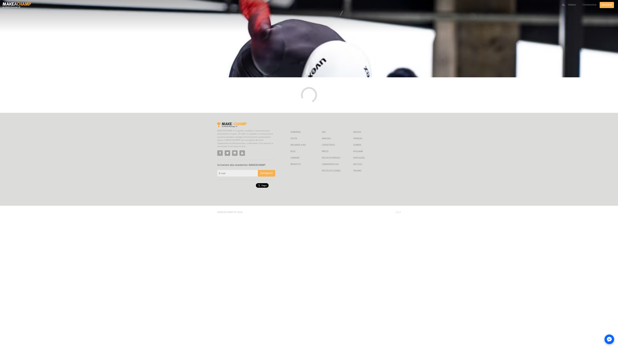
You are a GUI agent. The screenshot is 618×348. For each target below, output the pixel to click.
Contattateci (328, 145)
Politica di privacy (331, 158)
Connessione (589, 4)
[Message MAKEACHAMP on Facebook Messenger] (609, 339)
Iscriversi (607, 4)
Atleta (293, 138)
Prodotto (295, 164)
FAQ (324, 132)
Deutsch (357, 164)
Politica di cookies (331, 170)
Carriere (295, 158)
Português (359, 158)
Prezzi (325, 151)
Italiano (357, 170)
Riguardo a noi (298, 145)
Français (357, 138)
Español (357, 145)
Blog (292, 151)
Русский (358, 151)
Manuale (326, 138)
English (357, 132)
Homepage (295, 132)
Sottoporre (266, 173)
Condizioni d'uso (330, 164)
